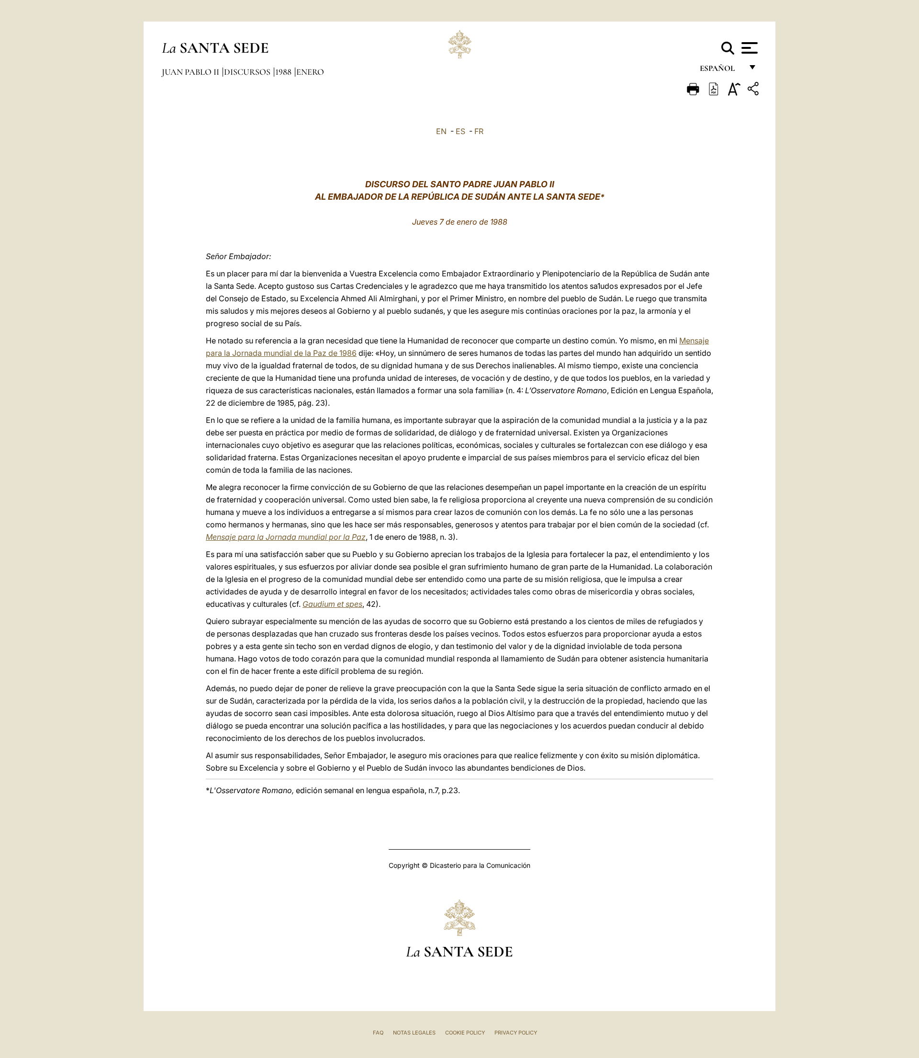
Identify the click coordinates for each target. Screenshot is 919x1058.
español (721, 70)
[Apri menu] (748, 48)
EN (441, 131)
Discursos (248, 72)
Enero (310, 72)
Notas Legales (414, 1032)
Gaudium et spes (332, 604)
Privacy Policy (515, 1032)
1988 (284, 72)
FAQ (378, 1032)
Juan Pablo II (191, 72)
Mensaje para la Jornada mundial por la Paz (286, 537)
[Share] (754, 90)
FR (478, 131)
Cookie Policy (465, 1032)
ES (460, 131)
